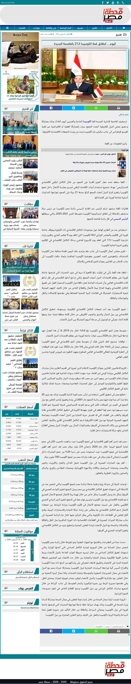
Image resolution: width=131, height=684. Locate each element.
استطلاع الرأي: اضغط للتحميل (27, 577)
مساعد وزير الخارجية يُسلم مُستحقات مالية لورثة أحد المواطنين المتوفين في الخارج (88, 170)
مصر (97, 153)
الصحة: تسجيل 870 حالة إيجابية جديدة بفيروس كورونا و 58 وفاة (94, 162)
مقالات (28, 203)
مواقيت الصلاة (24, 530)
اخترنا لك (28, 245)
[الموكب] (20, 50)
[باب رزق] (20, 85)
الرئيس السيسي (120, 219)
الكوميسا (87, 122)
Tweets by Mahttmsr (29, 607)
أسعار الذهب (25, 459)
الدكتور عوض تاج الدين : (107, 153)
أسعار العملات (24, 406)
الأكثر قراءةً (26, 329)
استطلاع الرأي (25, 571)
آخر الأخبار (27, 108)
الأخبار (119, 34)
